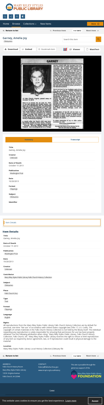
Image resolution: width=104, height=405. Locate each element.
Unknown (13, 158)
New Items (45, 23)
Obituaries (8, 41)
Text (6, 301)
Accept (95, 401)
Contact (52, 390)
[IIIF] (65, 49)
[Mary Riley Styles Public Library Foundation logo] (86, 375)
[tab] (29, 139)
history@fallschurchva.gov (48, 367)
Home (6, 23)
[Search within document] (98, 39)
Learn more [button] (70, 401)
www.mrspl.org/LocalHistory (49, 370)
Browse (16, 23)
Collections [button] (28, 23)
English (7, 317)
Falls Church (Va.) (11, 293)
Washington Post (16, 173)
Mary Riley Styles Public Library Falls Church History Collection (28, 277)
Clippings (13, 189)
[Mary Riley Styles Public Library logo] (24, 7)
